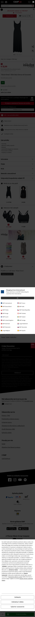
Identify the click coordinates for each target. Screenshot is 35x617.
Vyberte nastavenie (17, 607)
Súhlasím (17, 597)
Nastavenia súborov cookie (15, 577)
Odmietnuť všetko (17, 602)
